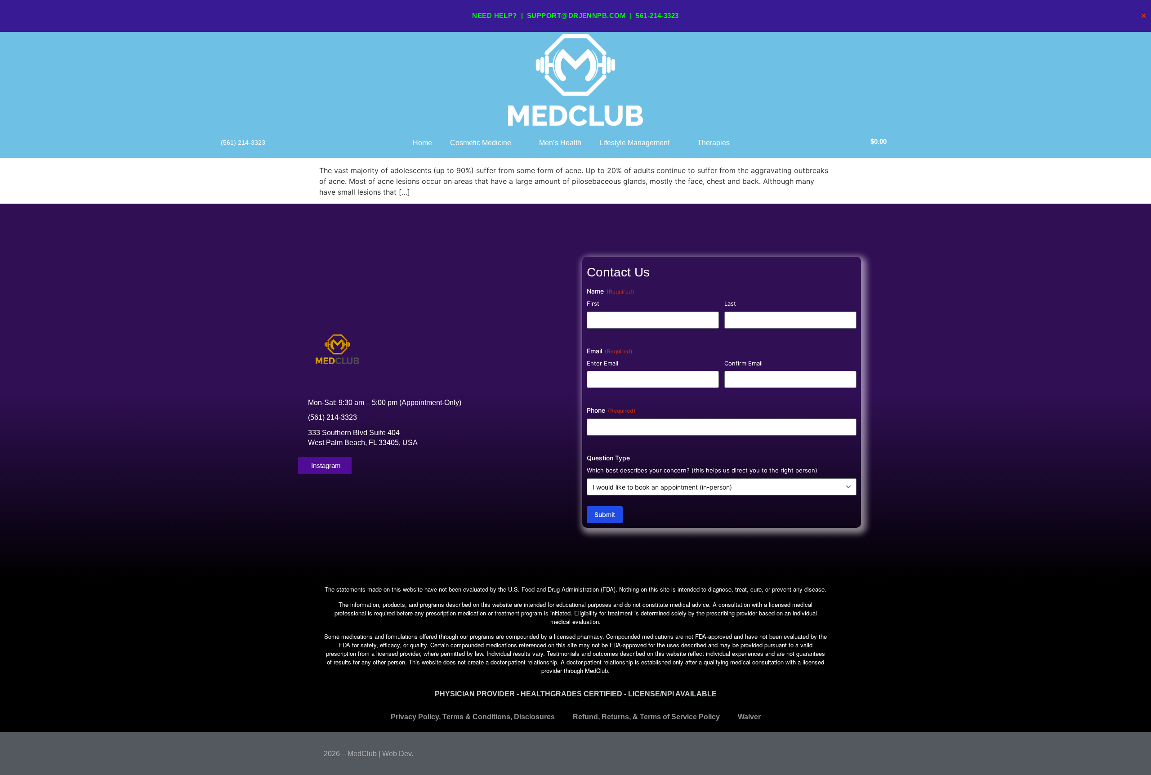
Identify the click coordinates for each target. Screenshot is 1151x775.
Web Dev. (397, 753)
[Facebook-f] (806, 751)
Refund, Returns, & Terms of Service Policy (646, 717)
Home (422, 143)
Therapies (713, 143)
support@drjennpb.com (576, 15)
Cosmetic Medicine (480, 143)
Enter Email (602, 363)
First (593, 303)
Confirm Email (743, 363)
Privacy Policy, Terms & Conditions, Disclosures (473, 717)
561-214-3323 (657, 15)
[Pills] (823, 751)
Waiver (749, 717)
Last (730, 303)
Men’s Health (560, 143)
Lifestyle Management (634, 143)
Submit (604, 514)
